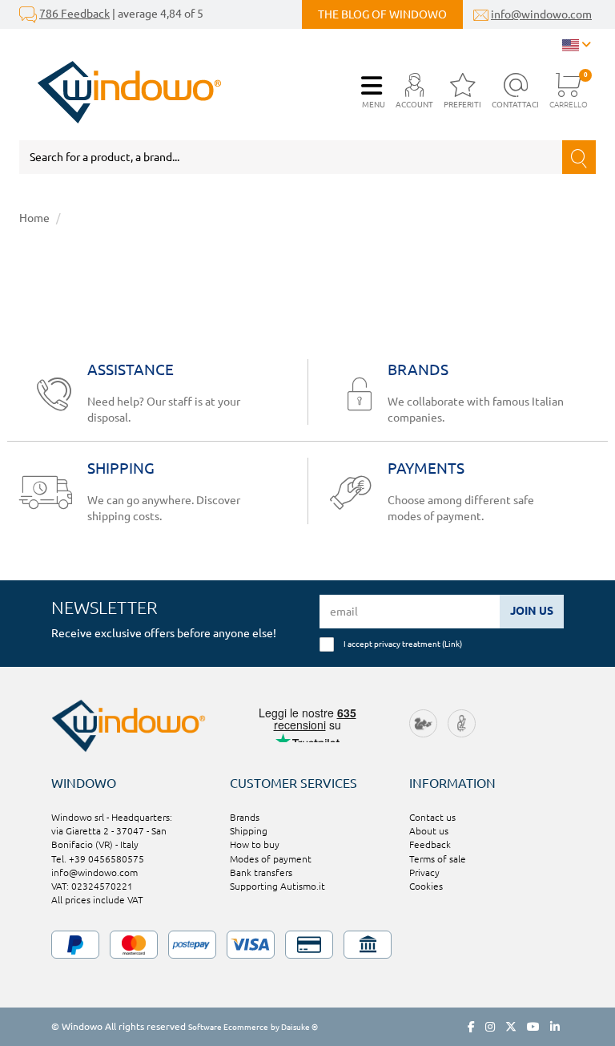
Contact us (432, 817)
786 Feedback (74, 13)
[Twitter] (511, 1026)
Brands (244, 817)
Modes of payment (271, 859)
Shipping (248, 831)
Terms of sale (437, 859)
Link (452, 643)
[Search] (579, 157)
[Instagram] (490, 1026)
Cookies (426, 886)
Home (34, 218)
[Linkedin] (555, 1026)
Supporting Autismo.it (277, 886)
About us (428, 831)
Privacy (424, 872)
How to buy (254, 844)
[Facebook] (471, 1026)
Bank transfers (261, 872)
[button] (414, 92)
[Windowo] (120, 92)
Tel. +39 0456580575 (97, 859)
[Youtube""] (533, 1026)
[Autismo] (462, 722)
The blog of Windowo (382, 14)
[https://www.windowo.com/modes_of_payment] (307, 945)
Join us (531, 610)
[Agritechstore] (423, 722)
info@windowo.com (541, 14)
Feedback (430, 844)
